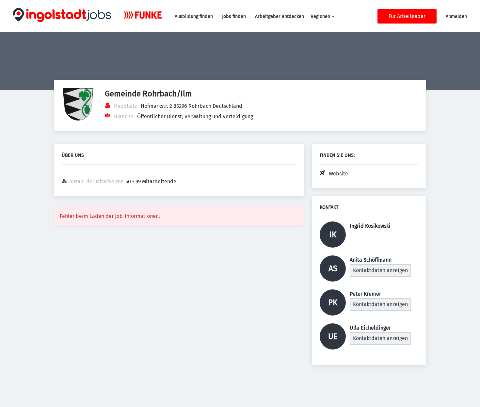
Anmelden (456, 16)
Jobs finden (234, 16)
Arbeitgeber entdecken (279, 16)
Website (338, 174)
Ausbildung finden (194, 16)
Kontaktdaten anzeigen (380, 270)
